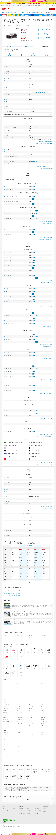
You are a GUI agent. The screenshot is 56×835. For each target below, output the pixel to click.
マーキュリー (43, 706)
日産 (17, 683)
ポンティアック (31, 706)
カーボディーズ (44, 721)
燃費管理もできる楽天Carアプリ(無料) (45, 141)
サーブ (5, 746)
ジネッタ (18, 721)
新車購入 (28, 808)
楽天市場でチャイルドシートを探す (46, 237)
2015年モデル (34, 12)
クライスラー (19, 704)
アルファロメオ (7, 732)
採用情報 (44, 811)
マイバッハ (18, 697)
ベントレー (6, 719)
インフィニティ (19, 712)
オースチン (43, 723)
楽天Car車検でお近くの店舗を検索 (46, 168)
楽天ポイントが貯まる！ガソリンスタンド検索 (44, 143)
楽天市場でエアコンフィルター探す (46, 359)
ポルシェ (42, 695)
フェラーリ (43, 732)
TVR (5, 717)
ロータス (30, 719)
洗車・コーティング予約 (38, 810)
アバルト (5, 736)
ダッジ (30, 710)
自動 (48, 25)
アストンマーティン (20, 717)
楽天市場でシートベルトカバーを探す (45, 239)
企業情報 (44, 808)
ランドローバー (19, 719)
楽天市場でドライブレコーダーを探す (45, 221)
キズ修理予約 (29, 810)
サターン (30, 704)
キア (30, 751)
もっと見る (28, 627)
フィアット (31, 732)
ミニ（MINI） (22, 12)
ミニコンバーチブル (20, 637)
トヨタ (5, 683)
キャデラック (6, 704)
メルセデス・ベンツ (7, 697)
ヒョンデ (5, 751)
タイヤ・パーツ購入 (30, 811)
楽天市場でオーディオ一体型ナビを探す (45, 306)
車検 (28, 25)
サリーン (30, 708)
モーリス (5, 725)
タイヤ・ (38, 25)
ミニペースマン (31, 637)
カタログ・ (8, 25)
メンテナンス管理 (22, 811)
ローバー (42, 719)
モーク (5, 727)
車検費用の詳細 (34, 161)
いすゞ (18, 685)
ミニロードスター (44, 637)
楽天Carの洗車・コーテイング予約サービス (44, 464)
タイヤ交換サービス (38, 811)
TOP (3, 808)
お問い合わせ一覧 (11, 826)
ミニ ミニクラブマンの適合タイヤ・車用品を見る (12, 593)
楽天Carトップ (4, 12)
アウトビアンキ (19, 732)
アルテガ (5, 699)
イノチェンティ (19, 736)
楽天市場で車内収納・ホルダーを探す (45, 344)
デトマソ (42, 734)
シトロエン (6, 741)
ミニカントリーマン (32, 635)
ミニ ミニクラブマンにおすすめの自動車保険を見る (12, 595)
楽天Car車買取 (37, 808)
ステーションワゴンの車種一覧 (40, 92)
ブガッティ (43, 741)
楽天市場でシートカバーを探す (47, 326)
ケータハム (31, 721)
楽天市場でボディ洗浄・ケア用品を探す (45, 462)
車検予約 (20, 810)
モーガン (5, 723)
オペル (18, 695)
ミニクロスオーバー (44, 635)
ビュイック (6, 706)
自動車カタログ (29, 813)
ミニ (5, 635)
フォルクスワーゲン (32, 695)
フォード (18, 706)
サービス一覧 (5, 826)
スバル (30, 685)
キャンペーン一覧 (5, 810)
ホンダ (30, 683)
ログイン (52, 8)
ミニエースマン (19, 635)
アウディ (5, 695)
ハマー (5, 712)
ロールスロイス (7, 721)
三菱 (42, 683)
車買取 (18, 25)
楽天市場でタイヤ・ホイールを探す (46, 434)
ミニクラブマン (28, 12)
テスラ (5, 710)
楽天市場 (53, 5)
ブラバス (30, 697)
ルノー (30, 741)
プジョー (18, 741)
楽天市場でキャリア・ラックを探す (46, 418)
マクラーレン (31, 723)
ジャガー (30, 717)
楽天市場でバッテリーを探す (47, 508)
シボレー (42, 704)
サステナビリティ (18, 826)
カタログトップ (9, 46)
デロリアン (18, 708)
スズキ (42, 685)
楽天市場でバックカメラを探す (47, 223)
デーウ (18, 751)
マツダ (5, 685)
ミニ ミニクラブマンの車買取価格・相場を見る (12, 590)
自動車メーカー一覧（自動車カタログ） (13, 12)
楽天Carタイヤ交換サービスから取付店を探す (44, 436)
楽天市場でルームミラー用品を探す (46, 393)
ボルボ (18, 746)
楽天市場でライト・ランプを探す (46, 379)
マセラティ (6, 734)
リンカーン (6, 708)
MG (29, 725)
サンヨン (42, 751)
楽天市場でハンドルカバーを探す (46, 282)
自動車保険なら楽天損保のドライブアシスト (44, 166)
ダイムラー (43, 717)
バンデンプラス (19, 723)
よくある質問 (13, 808)
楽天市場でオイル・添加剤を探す (46, 506)
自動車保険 (36, 813)
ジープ (18, 710)
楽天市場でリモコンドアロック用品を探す (45, 280)
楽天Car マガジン (22, 813)
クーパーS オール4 (29, 546)
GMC (42, 710)
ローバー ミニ (6, 639)
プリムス (42, 708)
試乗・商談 (21, 808)
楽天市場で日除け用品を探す (47, 346)
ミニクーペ (6, 637)
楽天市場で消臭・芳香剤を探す (47, 358)
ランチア (18, 734)
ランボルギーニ (31, 734)
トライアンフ (19, 725)
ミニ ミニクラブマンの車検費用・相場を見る (11, 591)
